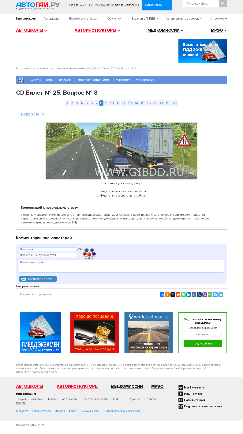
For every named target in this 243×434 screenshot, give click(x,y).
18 (161, 103)
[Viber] (204, 294)
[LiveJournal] (199, 294)
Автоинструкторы (95, 30)
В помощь (150, 399)
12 (123, 103)
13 (130, 103)
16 (149, 103)
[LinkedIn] (188, 294)
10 (112, 103)
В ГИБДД (118, 399)
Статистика (121, 80)
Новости (60, 411)
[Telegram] (220, 294)
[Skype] (215, 294)
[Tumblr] (194, 294)
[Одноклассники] (167, 294)
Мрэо (157, 386)
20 (174, 103)
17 (155, 103)
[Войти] (89, 249)
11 (118, 103)
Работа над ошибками (92, 80)
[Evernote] (183, 294)
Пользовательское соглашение (122, 411)
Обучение (114, 18)
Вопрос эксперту (101, 4)
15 (142, 103)
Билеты (35, 80)
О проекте (132, 4)
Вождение (36, 399)
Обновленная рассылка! (203, 327)
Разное (21, 402)
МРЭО (217, 30)
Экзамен (64, 80)
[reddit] (178, 294)
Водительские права (83, 18)
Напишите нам (194, 400)
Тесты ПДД (76, 4)
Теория (21, 399)
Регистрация (144, 80)
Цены (119, 4)
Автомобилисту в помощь (182, 18)
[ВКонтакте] (162, 294)
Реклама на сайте (90, 411)
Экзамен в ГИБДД (143, 18)
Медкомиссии (164, 30)
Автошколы (51, 18)
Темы (49, 80)
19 (167, 103)
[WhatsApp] (210, 294)
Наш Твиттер (193, 393)
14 (136, 103)
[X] (172, 294)
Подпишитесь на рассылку (203, 406)
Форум (72, 411)
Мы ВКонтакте (194, 387)
